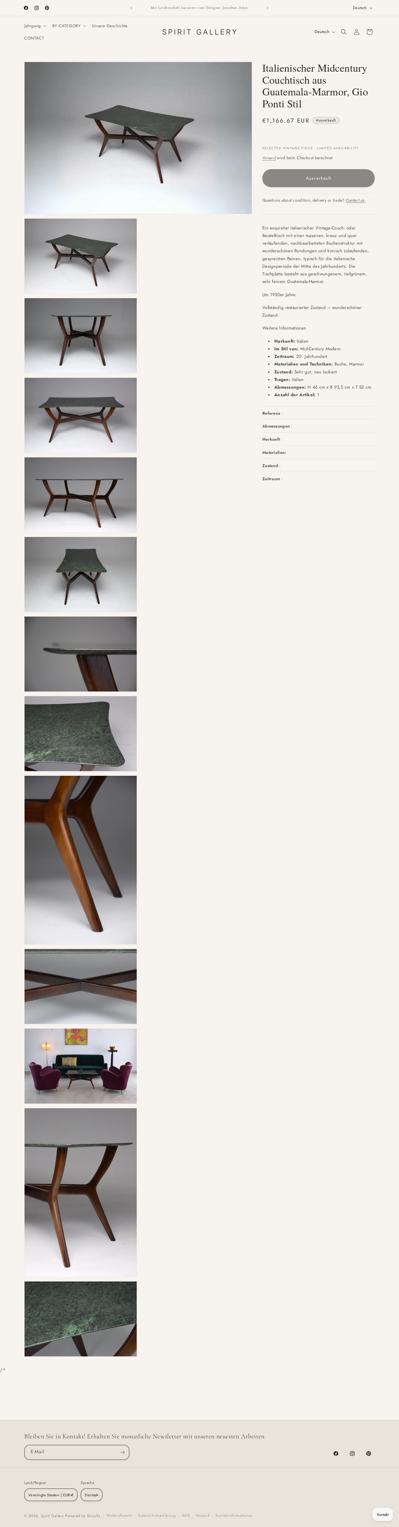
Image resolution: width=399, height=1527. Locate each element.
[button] (35, 26)
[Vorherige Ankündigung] (131, 7)
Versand (269, 158)
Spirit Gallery (53, 1516)
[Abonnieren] (122, 1452)
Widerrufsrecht (119, 1516)
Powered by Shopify (82, 1516)
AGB (186, 1516)
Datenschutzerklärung (157, 1516)
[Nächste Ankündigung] (267, 7)
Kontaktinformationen (234, 1516)
